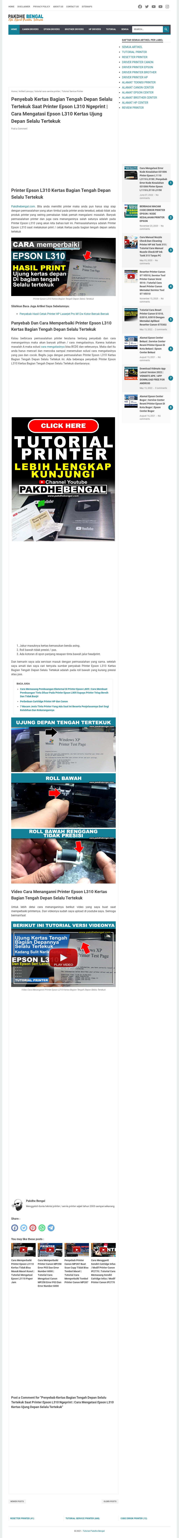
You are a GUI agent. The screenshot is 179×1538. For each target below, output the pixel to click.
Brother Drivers (74, 29)
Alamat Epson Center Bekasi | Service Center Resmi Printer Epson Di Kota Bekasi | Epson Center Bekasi (152, 345)
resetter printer (22, 1518)
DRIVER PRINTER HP (135, 77)
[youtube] (154, 6)
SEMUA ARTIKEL (132, 47)
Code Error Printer (134, 1518)
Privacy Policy (41, 6)
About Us (58, 6)
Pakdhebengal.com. (23, 206)
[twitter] (147, 6)
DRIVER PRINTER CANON (137, 62)
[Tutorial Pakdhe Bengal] (25, 17)
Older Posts (110, 1501)
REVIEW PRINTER (133, 107)
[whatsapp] (41, 1227)
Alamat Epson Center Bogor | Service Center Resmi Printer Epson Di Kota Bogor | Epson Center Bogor (152, 403)
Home (11, 6)
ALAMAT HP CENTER (135, 102)
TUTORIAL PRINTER (134, 52)
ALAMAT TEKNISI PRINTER (139, 82)
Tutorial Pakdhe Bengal (94, 1531)
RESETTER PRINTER (134, 57)
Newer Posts (17, 1501)
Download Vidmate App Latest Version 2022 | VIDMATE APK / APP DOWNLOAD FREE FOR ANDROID (153, 376)
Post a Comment (19, 129)
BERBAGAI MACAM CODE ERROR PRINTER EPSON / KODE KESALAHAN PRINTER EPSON (152, 213)
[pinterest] (32, 1227)
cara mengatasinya (53, 346)
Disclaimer (23, 6)
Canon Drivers (30, 29)
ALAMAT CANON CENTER (138, 87)
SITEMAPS (87, 6)
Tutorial (111, 29)
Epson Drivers (52, 29)
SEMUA (124, 29)
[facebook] (140, 6)
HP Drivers (95, 29)
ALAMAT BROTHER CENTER (139, 97)
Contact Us (72, 6)
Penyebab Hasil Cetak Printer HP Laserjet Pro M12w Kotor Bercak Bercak (64, 314)
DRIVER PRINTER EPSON (137, 67)
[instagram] (167, 6)
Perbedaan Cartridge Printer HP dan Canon (44, 701)
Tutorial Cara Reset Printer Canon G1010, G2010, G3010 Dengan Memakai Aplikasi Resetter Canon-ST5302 (153, 317)
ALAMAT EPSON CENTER (137, 92)
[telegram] (51, 1227)
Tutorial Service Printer (82, 1518)
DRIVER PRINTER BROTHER (139, 72)
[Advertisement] (63, 62)
